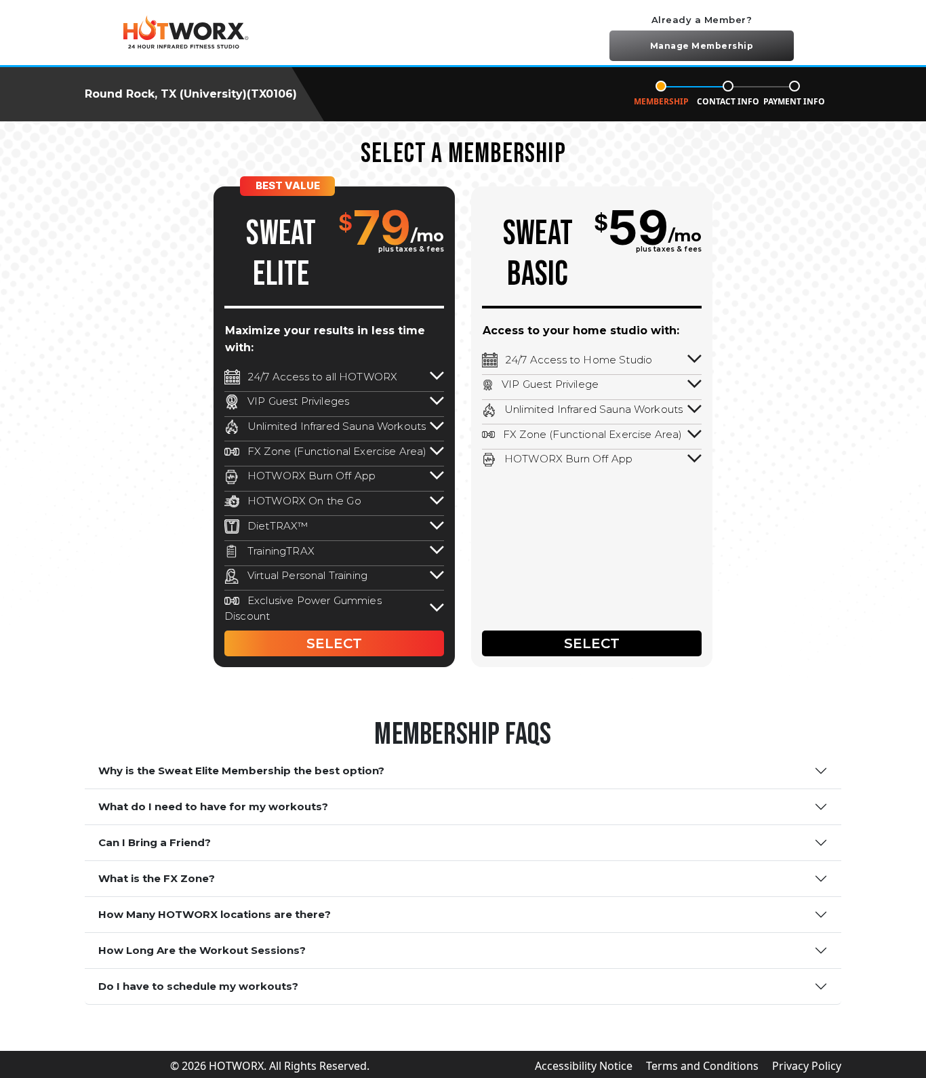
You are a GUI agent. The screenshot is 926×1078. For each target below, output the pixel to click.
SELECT (334, 643)
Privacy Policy (806, 1065)
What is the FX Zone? (156, 878)
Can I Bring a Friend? (154, 842)
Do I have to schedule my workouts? (198, 986)
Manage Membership (702, 46)
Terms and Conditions (702, 1065)
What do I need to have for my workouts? (213, 806)
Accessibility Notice (583, 1065)
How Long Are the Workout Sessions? (202, 950)
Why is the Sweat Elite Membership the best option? (241, 770)
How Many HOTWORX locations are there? (214, 914)
